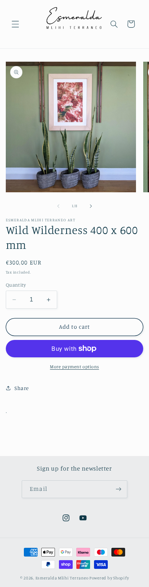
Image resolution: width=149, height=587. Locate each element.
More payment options (74, 366)
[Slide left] (58, 206)
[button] (15, 24)
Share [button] (21, 388)
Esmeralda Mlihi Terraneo (62, 577)
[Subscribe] (118, 489)
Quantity (16, 285)
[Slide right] (91, 206)
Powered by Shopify (109, 577)
